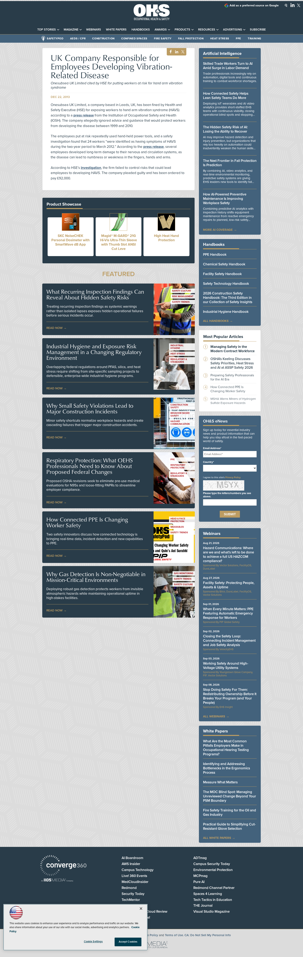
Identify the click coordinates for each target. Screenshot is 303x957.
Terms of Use (174, 935)
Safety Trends (181, 302)
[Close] (141, 908)
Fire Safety (162, 38)
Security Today (133, 894)
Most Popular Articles (223, 336)
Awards (161, 29)
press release (83, 115)
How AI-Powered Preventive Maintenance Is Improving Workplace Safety (224, 198)
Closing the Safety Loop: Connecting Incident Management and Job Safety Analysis (229, 640)
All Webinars (214, 716)
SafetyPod (55, 38)
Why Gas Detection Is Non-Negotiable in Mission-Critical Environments (96, 577)
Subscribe (258, 29)
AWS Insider (131, 864)
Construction (103, 38)
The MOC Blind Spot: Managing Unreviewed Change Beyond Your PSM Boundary (229, 796)
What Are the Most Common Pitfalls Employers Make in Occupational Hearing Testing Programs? (226, 747)
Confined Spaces (134, 38)
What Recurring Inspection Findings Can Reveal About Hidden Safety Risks (95, 294)
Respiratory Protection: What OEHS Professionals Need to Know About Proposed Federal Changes (89, 466)
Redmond (129, 888)
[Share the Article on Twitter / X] (182, 51)
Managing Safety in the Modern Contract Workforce (232, 349)
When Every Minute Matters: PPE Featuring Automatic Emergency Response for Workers (228, 613)
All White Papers (217, 838)
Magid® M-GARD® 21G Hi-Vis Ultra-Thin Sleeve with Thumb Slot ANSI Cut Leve (118, 242)
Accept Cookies (128, 941)
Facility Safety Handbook (222, 274)
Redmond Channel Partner (214, 888)
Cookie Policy (148, 935)
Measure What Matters (220, 782)
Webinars (93, 29)
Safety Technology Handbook (226, 283)
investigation (91, 168)
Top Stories (46, 29)
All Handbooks (216, 321)
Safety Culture (181, 291)
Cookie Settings (93, 941)
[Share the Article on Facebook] (169, 51)
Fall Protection (191, 38)
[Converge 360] (63, 866)
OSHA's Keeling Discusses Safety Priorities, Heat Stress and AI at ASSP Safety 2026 (232, 363)
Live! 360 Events (134, 876)
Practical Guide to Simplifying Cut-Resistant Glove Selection (229, 826)
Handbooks (141, 29)
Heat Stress (219, 38)
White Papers (116, 29)
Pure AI (198, 882)
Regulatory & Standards (178, 360)
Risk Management (182, 296)
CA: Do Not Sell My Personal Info (207, 935)
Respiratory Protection (177, 466)
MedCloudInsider (135, 882)
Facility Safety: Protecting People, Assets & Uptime (228, 585)
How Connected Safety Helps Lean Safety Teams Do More (225, 95)
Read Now (54, 328)
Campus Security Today (211, 864)
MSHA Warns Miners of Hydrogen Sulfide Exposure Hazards (233, 401)
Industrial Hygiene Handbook (226, 312)
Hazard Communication (180, 422)
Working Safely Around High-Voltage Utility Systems (225, 665)
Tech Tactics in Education (212, 900)
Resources (206, 29)
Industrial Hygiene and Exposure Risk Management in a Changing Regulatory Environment (94, 352)
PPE (238, 38)
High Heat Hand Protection (166, 238)
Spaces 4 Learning (207, 894)
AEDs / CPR (78, 38)
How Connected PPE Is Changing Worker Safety (87, 522)
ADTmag (200, 858)
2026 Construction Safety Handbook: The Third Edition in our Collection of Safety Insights (227, 297)
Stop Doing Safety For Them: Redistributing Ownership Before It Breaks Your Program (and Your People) (229, 696)
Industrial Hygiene (177, 347)
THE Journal (203, 905)
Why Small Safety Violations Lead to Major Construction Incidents (89, 408)
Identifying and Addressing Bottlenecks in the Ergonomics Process (226, 768)
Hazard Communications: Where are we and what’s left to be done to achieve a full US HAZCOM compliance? (228, 554)
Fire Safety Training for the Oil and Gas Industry (229, 812)
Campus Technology (138, 870)
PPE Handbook (215, 254)
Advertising (232, 29)
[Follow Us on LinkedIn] (292, 5)
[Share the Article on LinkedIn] (176, 51)
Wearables (177, 527)
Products (182, 29)
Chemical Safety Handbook (224, 264)
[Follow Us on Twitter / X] (298, 5)
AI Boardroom (132, 858)
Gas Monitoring (183, 573)
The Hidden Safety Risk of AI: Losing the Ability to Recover (225, 129)
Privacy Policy (233, 477)
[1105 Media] (57, 880)
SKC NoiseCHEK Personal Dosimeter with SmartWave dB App (70, 240)
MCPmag (200, 876)
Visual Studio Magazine (211, 911)
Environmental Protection (213, 870)
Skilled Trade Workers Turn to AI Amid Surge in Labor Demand (227, 65)
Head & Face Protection (177, 520)
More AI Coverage (218, 230)
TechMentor (131, 900)
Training (254, 38)
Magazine (71, 29)
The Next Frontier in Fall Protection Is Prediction (230, 163)
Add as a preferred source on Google (254, 5)
